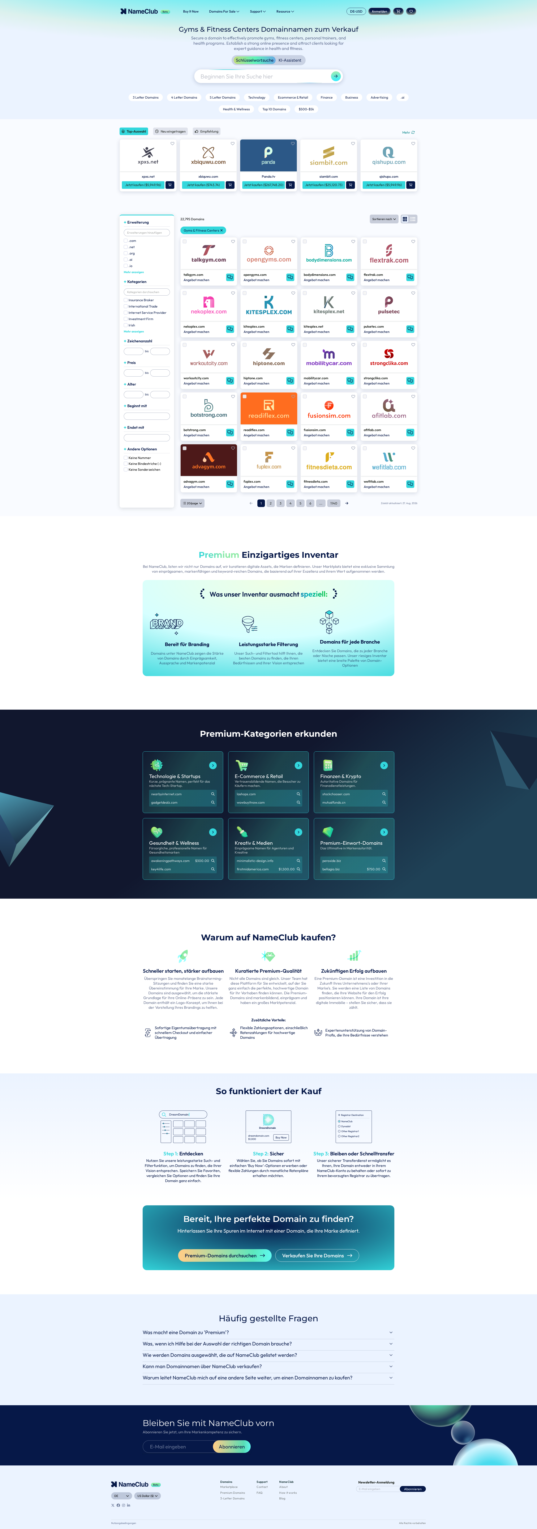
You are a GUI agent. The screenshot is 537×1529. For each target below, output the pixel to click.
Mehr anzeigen (134, 272)
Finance (327, 97)
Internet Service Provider (148, 312)
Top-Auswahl (136, 131)
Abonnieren (232, 1446)
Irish (132, 325)
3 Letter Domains (146, 97)
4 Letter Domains (184, 97)
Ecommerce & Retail (293, 97)
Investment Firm (141, 319)
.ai (402, 97)
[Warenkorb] (398, 11)
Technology (256, 97)
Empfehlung (209, 131)
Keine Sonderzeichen (144, 469)
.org (132, 253)
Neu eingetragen (173, 131)
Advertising (379, 97)
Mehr (406, 132)
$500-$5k (306, 109)
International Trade (143, 306)
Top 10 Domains (274, 109)
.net (132, 247)
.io (130, 265)
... (320, 503)
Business (351, 97)
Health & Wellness (236, 109)
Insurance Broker (141, 300)
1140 (333, 503)
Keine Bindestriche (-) (145, 463)
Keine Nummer (140, 457)
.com (132, 240)
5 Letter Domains (223, 97)
